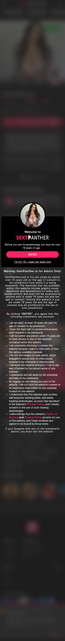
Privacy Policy (33, 417)
